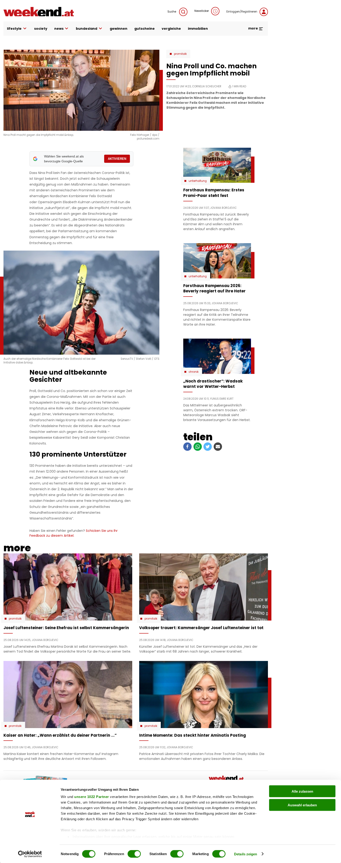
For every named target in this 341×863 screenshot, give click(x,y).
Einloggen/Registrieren (241, 11)
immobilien (198, 28)
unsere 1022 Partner (91, 797)
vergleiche (171, 28)
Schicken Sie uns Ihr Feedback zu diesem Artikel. (73, 533)
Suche (172, 11)
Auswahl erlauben (302, 805)
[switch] (134, 853)
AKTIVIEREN (117, 158)
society (40, 28)
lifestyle (14, 28)
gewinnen (118, 28)
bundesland (86, 28)
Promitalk (180, 54)
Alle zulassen (302, 791)
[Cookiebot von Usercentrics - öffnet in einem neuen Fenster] (30, 853)
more (253, 28)
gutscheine (144, 28)
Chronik (194, 372)
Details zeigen (245, 854)
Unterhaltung (198, 181)
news (59, 28)
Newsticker (201, 11)
